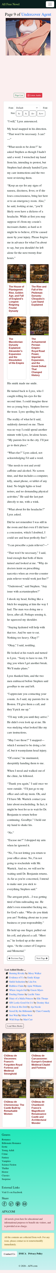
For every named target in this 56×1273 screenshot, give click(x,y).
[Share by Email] (24, 1203)
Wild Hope (14, 1019)
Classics (5, 1175)
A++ (41, 113)
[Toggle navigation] (50, 4)
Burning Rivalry (17, 973)
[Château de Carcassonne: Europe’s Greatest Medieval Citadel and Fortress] (42, 1042)
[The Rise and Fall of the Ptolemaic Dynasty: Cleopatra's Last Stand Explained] (39, 273)
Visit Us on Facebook (12, 1192)
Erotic (4, 1146)
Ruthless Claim (16, 985)
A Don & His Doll (18, 1006)
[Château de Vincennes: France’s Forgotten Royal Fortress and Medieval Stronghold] (14, 1042)
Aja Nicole (35, 1006)
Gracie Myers (36, 990)
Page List (19, 95)
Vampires (6, 1161)
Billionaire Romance (11, 1143)
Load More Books (14, 1026)
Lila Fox (32, 981)
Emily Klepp (33, 977)
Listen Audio (35, 95)
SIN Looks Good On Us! (21, 1002)
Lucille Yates (34, 994)
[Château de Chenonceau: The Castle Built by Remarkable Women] (14, 1088)
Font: (11, 107)
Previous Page (16, 958)
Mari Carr (28, 1019)
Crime (5, 1153)
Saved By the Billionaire (20, 1011)
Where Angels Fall (18, 990)
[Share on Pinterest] (17, 1203)
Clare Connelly (43, 1011)
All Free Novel (11, 4)
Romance (6, 1139)
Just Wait (13, 1015)
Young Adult (8, 1150)
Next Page (41, 958)
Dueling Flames (16, 994)
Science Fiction (9, 1164)
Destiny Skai (43, 1002)
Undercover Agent (36, 14)
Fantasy (5, 1157)
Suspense (6, 1179)
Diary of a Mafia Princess (21, 998)
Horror (5, 1171)
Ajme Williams (34, 985)
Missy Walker (34, 973)
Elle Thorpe (42, 998)
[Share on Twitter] (11, 1203)
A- (19, 113)
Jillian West (26, 1015)
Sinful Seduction (17, 981)
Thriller (5, 1168)
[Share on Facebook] (4, 1203)
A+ (32, 113)
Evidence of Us (16, 977)
